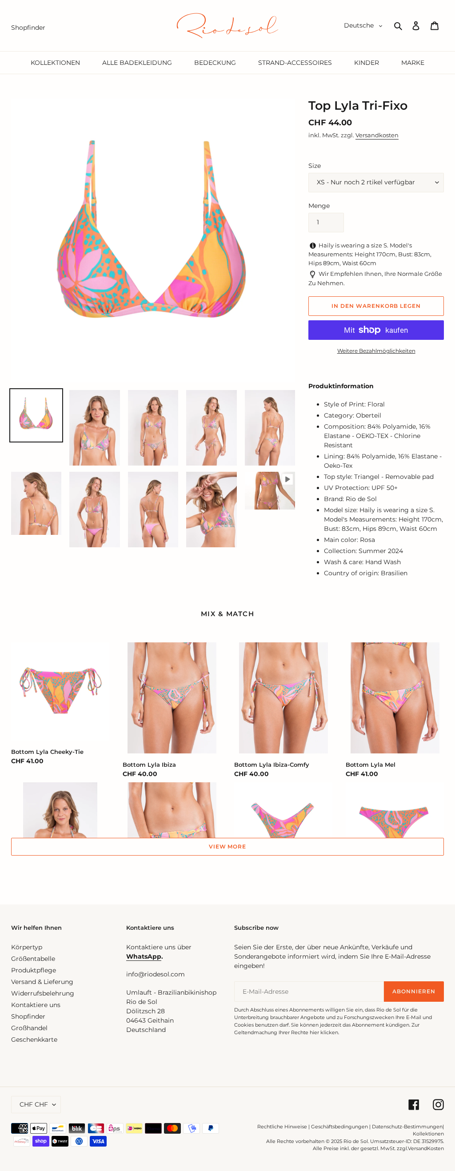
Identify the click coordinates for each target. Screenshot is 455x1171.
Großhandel (29, 1028)
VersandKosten (426, 1148)
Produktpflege (33, 970)
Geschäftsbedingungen (339, 1126)
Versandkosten (377, 135)
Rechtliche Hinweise (282, 1126)
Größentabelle (33, 959)
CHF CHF (34, 1104)
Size (314, 166)
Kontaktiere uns (35, 1005)
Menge (319, 206)
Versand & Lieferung (42, 982)
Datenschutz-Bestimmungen (407, 1126)
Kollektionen (428, 1134)
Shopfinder (28, 1016)
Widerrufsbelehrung (42, 993)
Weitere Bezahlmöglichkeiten (376, 350)
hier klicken (324, 1032)
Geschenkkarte (34, 1040)
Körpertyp (26, 947)
